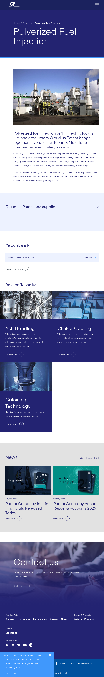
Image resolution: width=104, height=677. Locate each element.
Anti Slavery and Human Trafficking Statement (76, 663)
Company (10, 619)
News (64, 619)
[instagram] (30, 645)
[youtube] (25, 645)
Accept (6, 673)
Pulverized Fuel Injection (47, 23)
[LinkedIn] (13, 645)
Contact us (11, 632)
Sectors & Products (82, 615)
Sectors (78, 619)
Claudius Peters (12, 615)
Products (89, 619)
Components (40, 619)
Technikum (24, 619)
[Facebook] (7, 645)
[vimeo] (19, 645)
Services (54, 619)
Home (16, 23)
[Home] (12, 4)
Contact (8, 628)
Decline (17, 673)
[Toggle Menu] (97, 4)
